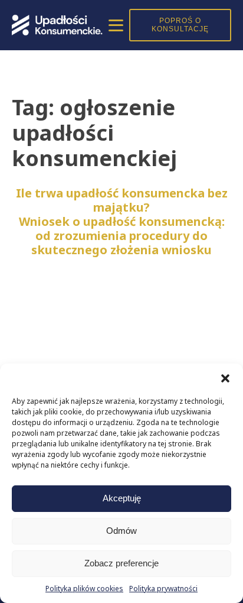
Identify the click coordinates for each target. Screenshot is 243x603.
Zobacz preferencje (121, 563)
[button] (225, 378)
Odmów (121, 531)
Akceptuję (122, 498)
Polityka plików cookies (84, 588)
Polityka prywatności (163, 588)
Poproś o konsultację (180, 25)
